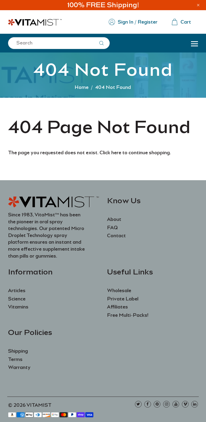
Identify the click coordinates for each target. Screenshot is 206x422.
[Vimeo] (185, 404)
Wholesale (119, 290)
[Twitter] (138, 404)
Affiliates (117, 307)
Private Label (122, 299)
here (116, 152)
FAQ (112, 227)
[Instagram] (166, 404)
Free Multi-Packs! (127, 315)
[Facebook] (147, 404)
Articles (16, 290)
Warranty (19, 367)
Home (82, 87)
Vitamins (18, 307)
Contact (116, 235)
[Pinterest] (157, 404)
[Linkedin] (194, 404)
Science (16, 299)
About (114, 219)
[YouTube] (175, 404)
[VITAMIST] (35, 21)
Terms (15, 359)
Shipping (18, 351)
